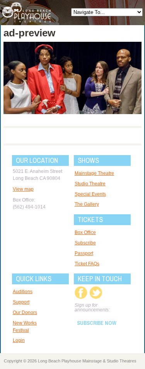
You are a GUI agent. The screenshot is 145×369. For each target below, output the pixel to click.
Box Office (85, 232)
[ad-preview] (72, 112)
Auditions (22, 291)
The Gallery (87, 204)
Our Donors (25, 312)
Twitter (95, 292)
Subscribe (85, 243)
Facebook (81, 292)
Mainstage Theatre (94, 173)
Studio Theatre (90, 183)
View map (23, 189)
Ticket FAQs (87, 263)
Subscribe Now (96, 322)
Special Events (90, 194)
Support (21, 302)
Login (19, 340)
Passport (84, 253)
